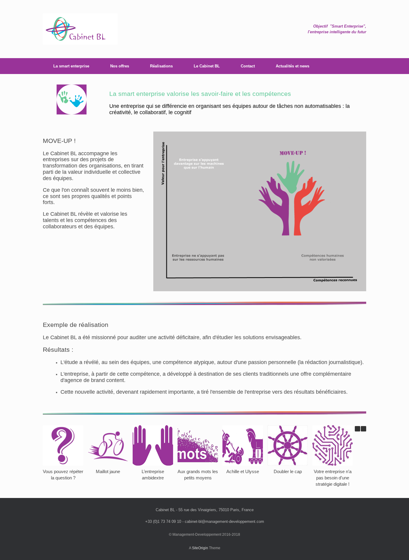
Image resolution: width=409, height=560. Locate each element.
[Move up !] (80, 29)
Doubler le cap (288, 471)
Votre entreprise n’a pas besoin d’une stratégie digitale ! (333, 478)
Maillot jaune (108, 471)
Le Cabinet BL (207, 66)
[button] (363, 428)
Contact (248, 66)
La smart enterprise (71, 66)
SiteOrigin (200, 548)
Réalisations (161, 66)
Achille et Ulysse (242, 471)
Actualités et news (292, 66)
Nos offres (119, 66)
